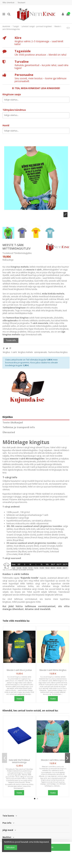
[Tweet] (7, 348)
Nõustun (11, 847)
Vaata (19, 698)
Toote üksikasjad (13, 422)
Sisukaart (21, 2)
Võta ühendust (9, 2)
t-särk (14, 352)
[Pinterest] (10, 348)
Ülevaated (9, 432)
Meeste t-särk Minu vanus (53, 760)
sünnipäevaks (40, 352)
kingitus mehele (25, 352)
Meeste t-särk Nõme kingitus (53, 670)
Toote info (11, 340)
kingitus (6, 352)
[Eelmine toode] (67, 28)
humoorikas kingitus (57, 352)
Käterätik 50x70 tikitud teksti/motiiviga (19, 761)
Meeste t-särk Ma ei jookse (19, 670)
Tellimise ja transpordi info (19, 427)
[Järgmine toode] (68, 28)
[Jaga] (3, 348)
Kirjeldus (8, 417)
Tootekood (8, 253)
